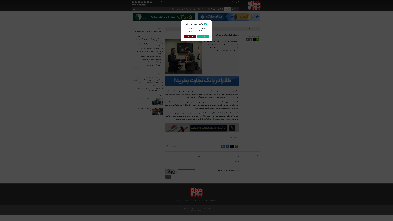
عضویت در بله (203, 36)
